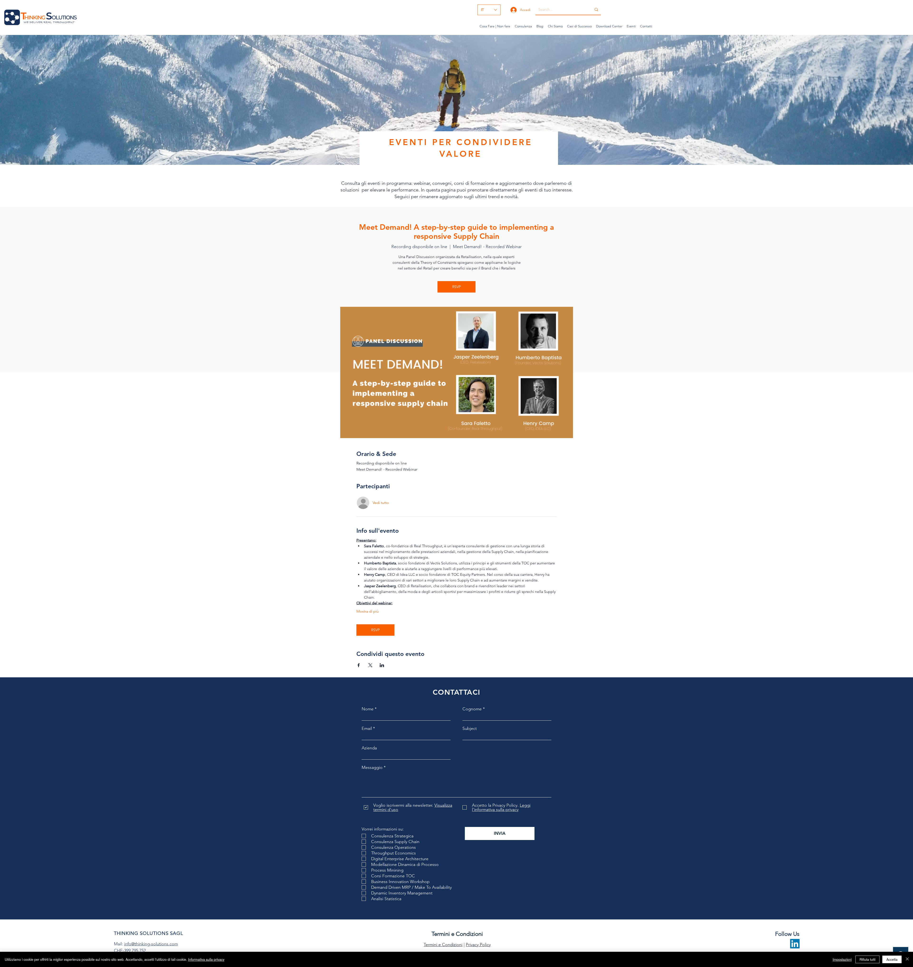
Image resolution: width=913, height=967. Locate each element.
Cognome (472, 709)
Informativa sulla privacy (206, 959)
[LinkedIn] (795, 943)
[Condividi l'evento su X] (370, 665)
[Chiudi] (907, 959)
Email (367, 728)
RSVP (456, 286)
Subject (469, 728)
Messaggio (372, 767)
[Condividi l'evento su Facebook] (358, 665)
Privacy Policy (478, 944)
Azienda (369, 748)
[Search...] (596, 10)
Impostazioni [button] (842, 959)
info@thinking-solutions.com (151, 944)
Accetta (892, 959)
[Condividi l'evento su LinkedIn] (382, 665)
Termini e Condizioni (443, 944)
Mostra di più (367, 611)
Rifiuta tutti (867, 959)
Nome (368, 709)
